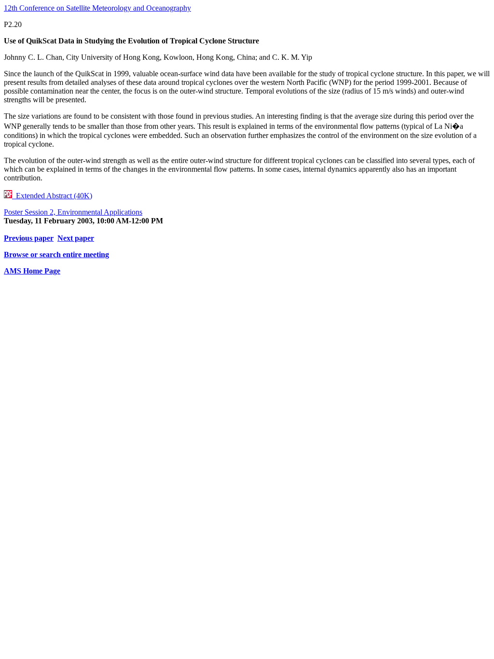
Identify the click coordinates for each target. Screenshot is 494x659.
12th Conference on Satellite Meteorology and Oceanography (97, 8)
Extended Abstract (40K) (52, 196)
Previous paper (29, 238)
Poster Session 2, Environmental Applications (73, 212)
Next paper (75, 238)
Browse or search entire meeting (56, 254)
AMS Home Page (32, 271)
